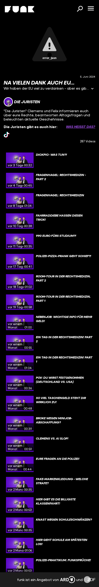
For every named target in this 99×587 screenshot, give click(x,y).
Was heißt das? (80, 127)
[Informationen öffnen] (92, 89)
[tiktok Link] (6, 135)
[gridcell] (49, 160)
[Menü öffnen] (90, 8)
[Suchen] (79, 9)
